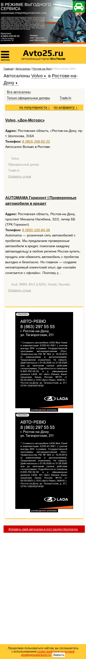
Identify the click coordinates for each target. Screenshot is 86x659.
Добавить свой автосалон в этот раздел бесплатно (43, 529)
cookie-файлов (47, 651)
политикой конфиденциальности (48, 653)
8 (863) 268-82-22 (36, 141)
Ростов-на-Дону (42, 68)
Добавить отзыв (19, 176)
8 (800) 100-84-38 (36, 230)
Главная (8, 68)
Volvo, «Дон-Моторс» (25, 120)
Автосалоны (23, 68)
